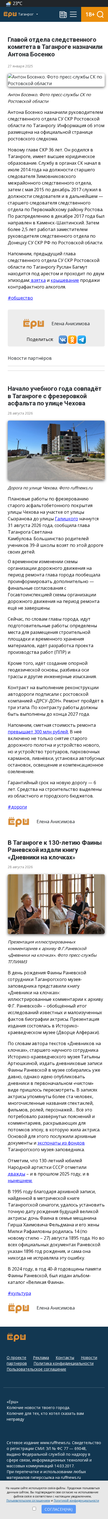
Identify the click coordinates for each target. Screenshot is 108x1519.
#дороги (17, 807)
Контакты (65, 1357)
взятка (38, 280)
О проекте (16, 1357)
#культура (19, 1293)
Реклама (41, 1357)
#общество (20, 298)
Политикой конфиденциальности (76, 1500)
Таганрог (26, 14)
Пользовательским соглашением (28, 1500)
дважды (16, 1174)
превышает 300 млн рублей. (38, 732)
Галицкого (66, 519)
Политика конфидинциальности (64, 1363)
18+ (90, 14)
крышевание (65, 280)
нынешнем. (20, 1180)
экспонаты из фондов (61, 1143)
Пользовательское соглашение (36, 1369)
